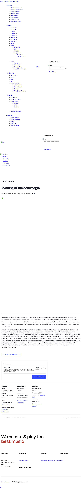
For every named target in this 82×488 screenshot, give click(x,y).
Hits (7, 409)
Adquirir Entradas (39, 377)
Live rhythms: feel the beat (70, 418)
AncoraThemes (5, 482)
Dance (3, 409)
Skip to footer (14, 1)
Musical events (5, 405)
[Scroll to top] (1, 487)
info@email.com (24, 460)
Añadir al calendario (11, 354)
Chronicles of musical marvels (16, 418)
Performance (5, 411)
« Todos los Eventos (8, 181)
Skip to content (4, 1)
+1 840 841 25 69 (25, 467)
